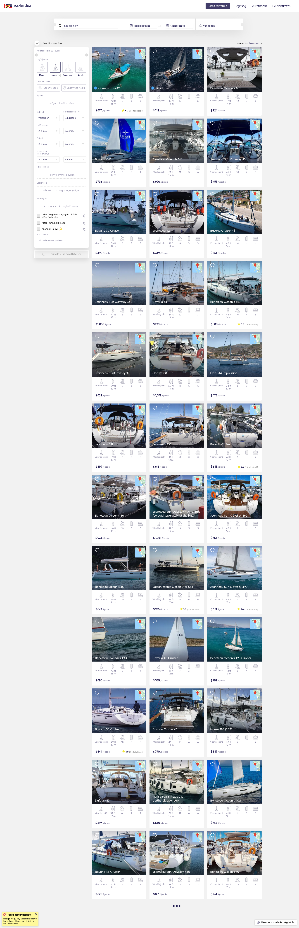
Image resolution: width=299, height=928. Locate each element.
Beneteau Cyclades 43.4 (111, 658)
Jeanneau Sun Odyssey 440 (113, 302)
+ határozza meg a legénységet (61, 190)
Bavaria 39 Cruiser (107, 230)
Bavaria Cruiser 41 (222, 444)
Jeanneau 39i (104, 444)
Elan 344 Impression (223, 373)
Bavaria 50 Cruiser (107, 729)
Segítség (240, 6)
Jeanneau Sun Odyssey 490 (229, 587)
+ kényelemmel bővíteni (61, 174)
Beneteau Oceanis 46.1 (225, 88)
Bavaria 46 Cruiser (107, 872)
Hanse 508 (160, 373)
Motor (41, 75)
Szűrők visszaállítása (64, 254)
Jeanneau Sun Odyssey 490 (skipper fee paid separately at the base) (177, 513)
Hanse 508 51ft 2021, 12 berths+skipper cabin (168, 798)
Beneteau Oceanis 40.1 (225, 800)
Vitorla (54, 75)
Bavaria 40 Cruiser (165, 658)
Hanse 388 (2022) (221, 729)
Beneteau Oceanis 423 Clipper (230, 658)
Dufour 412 (102, 800)
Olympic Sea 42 (109, 88)
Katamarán (67, 75)
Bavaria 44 (160, 302)
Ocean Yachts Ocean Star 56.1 (173, 587)
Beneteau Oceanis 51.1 (167, 159)
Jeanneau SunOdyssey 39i (112, 373)
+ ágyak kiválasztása (62, 103)
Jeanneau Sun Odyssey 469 (228, 515)
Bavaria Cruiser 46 (222, 230)
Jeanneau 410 (162, 444)
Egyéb (80, 75)
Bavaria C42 (103, 159)
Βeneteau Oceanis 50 (224, 872)
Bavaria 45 (163, 88)
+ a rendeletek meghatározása (61, 206)
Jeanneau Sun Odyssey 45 (228, 159)
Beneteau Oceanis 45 (109, 587)
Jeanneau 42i (162, 230)
